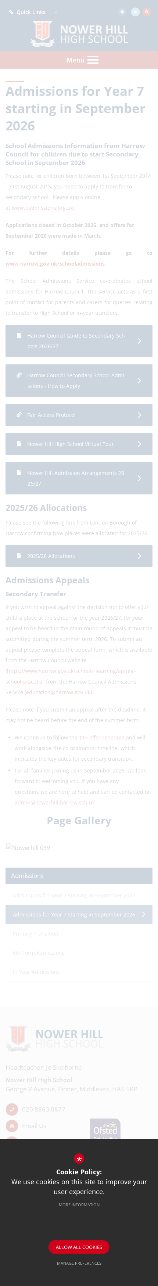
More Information (79, 1204)
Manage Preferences (79, 1263)
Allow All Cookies (79, 1247)
